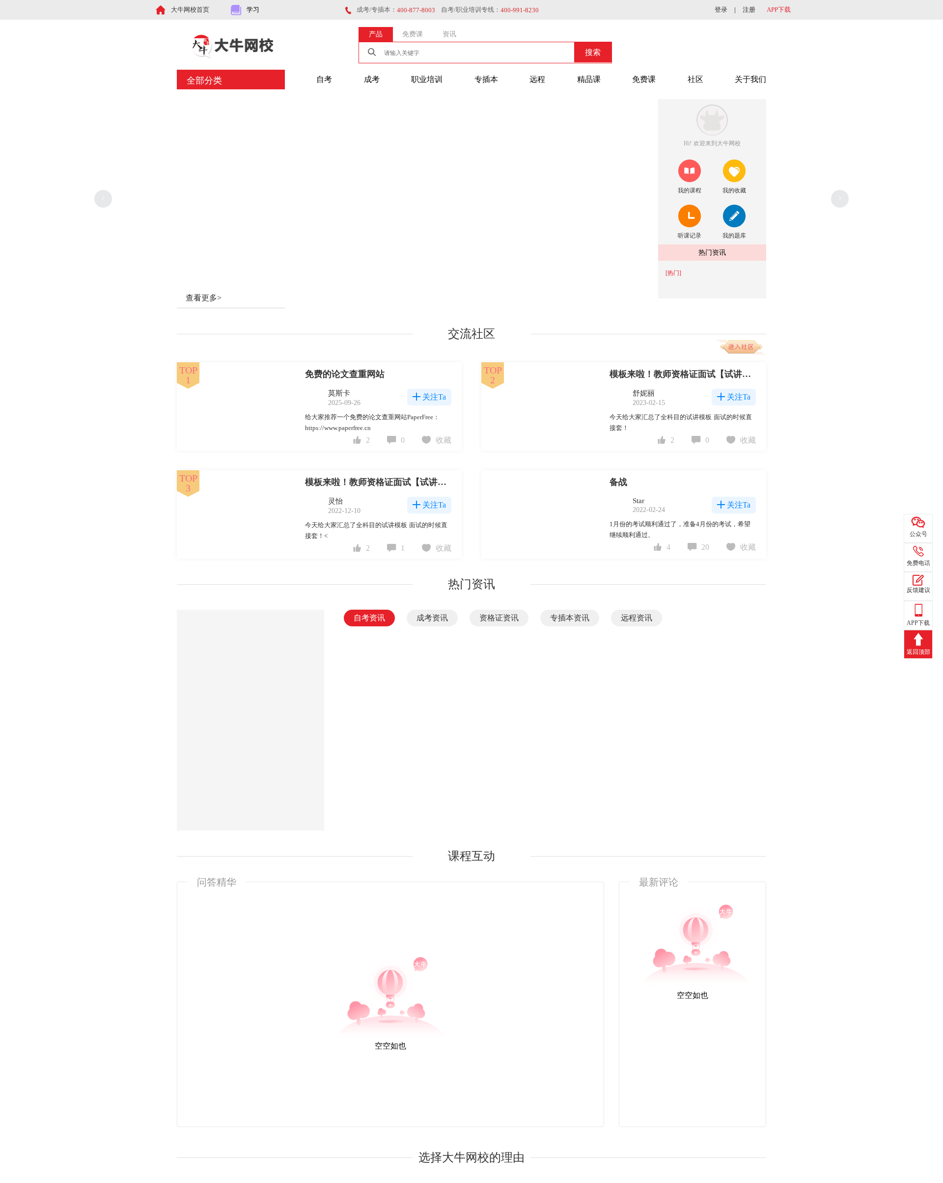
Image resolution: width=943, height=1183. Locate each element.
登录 (721, 9)
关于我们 (750, 79)
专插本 (486, 79)
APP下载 (779, 9)
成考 (372, 79)
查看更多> (204, 298)
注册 (749, 9)
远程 (537, 79)
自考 (324, 79)
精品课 (589, 79)
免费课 (644, 79)
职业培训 (427, 79)
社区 (695, 79)
